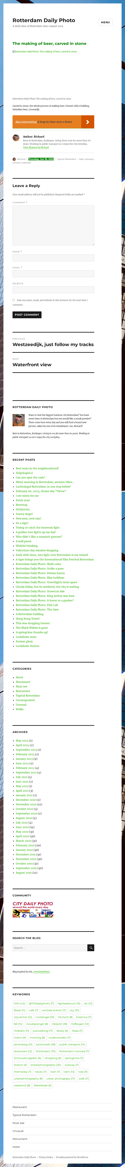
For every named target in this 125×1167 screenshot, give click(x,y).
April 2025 (22, 745)
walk (84, 1078)
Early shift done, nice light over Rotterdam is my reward (52, 555)
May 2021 (22, 786)
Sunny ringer (24, 514)
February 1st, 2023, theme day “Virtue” (41, 491)
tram (69, 1071)
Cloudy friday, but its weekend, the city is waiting (47, 586)
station (20, 1064)
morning (37, 1037)
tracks (41, 1071)
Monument (23, 682)
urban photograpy (60, 1078)
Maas (77, 1030)
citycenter (23, 1017)
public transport (72, 1044)
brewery (89, 159)
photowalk (46, 1044)
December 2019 (26, 854)
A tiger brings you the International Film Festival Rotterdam (55, 559)
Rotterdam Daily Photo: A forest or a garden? (45, 600)
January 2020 (24, 850)
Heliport (59, 1024)
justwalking (43, 1030)
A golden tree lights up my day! (36, 532)
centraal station (54, 1010)
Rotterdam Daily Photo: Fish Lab (37, 605)
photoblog (23, 1044)
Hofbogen (80, 1024)
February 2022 (25, 768)
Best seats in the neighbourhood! (37, 468)
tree (83, 1071)
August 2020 (24, 818)
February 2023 (25, 754)
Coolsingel (45, 1017)
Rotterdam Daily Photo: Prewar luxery (40, 573)
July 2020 (22, 822)
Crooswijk (26, 162)
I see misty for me (27, 495)
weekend (22, 1085)
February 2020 (25, 845)
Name (17, 251)
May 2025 (22, 740)
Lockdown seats (26, 636)
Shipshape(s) (24, 473)
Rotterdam (46, 1051)
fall (18, 1024)
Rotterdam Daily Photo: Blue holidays (40, 577)
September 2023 (26, 749)
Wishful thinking (27, 545)
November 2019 (26, 859)
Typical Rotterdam (66, 159)
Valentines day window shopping (37, 550)
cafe (33, 1010)
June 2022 (22, 763)
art (88, 1003)
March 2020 (23, 840)
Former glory (24, 641)
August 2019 (24, 872)
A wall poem (23, 541)
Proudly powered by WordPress (72, 1157)
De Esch (65, 1017)
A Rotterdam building (30, 614)
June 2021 (22, 781)
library (62, 1030)
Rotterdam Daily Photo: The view (37, 609)
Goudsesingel (37, 1024)
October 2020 (24, 809)
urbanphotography (28, 1078)
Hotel (19, 677)
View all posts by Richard (36, 147)
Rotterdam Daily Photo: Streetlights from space (46, 582)
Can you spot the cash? (30, 477)
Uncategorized (25, 700)
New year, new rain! (28, 518)
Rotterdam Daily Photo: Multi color (38, 564)
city (74, 1010)
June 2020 (22, 827)
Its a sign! (22, 523)
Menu (105, 22)
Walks (20, 709)
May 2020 (22, 831)
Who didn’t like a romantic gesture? (39, 536)
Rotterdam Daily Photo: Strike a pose (40, 568)
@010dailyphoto (41, 1003)
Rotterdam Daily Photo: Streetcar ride (40, 591)
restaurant (23, 1051)
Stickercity (23, 509)
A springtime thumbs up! (32, 632)
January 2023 (24, 758)
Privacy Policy (46, 1157)
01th (19, 1003)
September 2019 (26, 868)
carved (16, 162)
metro (20, 1037)
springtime (74, 1058)
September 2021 (26, 772)
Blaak (19, 1010)
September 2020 (26, 813)
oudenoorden (59, 1037)
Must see (21, 686)
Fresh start (23, 500)
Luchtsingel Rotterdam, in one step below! (43, 486)
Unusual (21, 704)
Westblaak (43, 1085)
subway (72, 1064)
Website (18, 283)
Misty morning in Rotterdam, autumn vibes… (45, 482)
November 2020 (26, 804)
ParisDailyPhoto (41, 971)
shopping (53, 1058)
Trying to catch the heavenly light (38, 527)
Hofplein (21, 1030)
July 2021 (21, 777)
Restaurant (23, 691)
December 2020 (26, 799)
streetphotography (46, 1064)
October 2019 (24, 863)
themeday (22, 1071)
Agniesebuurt (69, 1003)
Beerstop (21, 504)
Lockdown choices (27, 646)
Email (17, 267)
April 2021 (22, 790)
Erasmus (83, 1017)
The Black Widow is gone (32, 627)
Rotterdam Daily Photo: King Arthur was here (45, 595)
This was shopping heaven (33, 623)
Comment (20, 202)
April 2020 (22, 836)
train (55, 1071)
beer (81, 159)
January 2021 (24, 795)
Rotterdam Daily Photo (44, 20)
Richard (21, 159)
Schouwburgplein (27, 1058)
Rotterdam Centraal (74, 1051)
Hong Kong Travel (27, 618)
